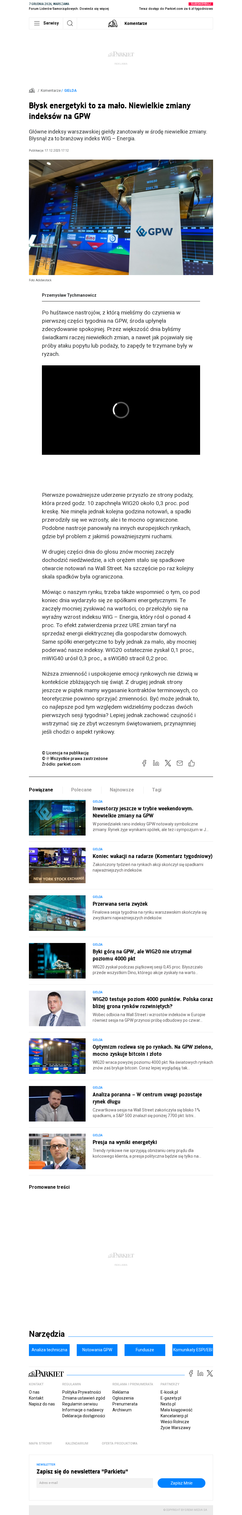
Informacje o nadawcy (83, 1410)
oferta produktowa (120, 1443)
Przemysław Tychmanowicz (69, 295)
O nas (34, 1392)
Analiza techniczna (49, 1349)
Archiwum (122, 1410)
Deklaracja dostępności (83, 1415)
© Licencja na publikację (65, 753)
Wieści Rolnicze (175, 1421)
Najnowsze (122, 790)
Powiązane (41, 790)
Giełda (70, 91)
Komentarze (136, 23)
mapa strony (40, 1443)
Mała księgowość (176, 1410)
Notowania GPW (97, 1349)
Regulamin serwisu (80, 1404)
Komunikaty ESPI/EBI (192, 1349)
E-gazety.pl (171, 1398)
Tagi (156, 790)
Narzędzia (47, 1334)
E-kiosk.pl (169, 1392)
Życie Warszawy (176, 1427)
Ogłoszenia (123, 1398)
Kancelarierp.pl (174, 1415)
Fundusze (145, 1349)
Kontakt (36, 1398)
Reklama (120, 1392)
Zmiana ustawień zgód (83, 1398)
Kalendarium (77, 1443)
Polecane (81, 790)
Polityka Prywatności (81, 1392)
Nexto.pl (168, 1404)
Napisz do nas (42, 1404)
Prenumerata (125, 1404)
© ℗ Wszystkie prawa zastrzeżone (75, 758)
